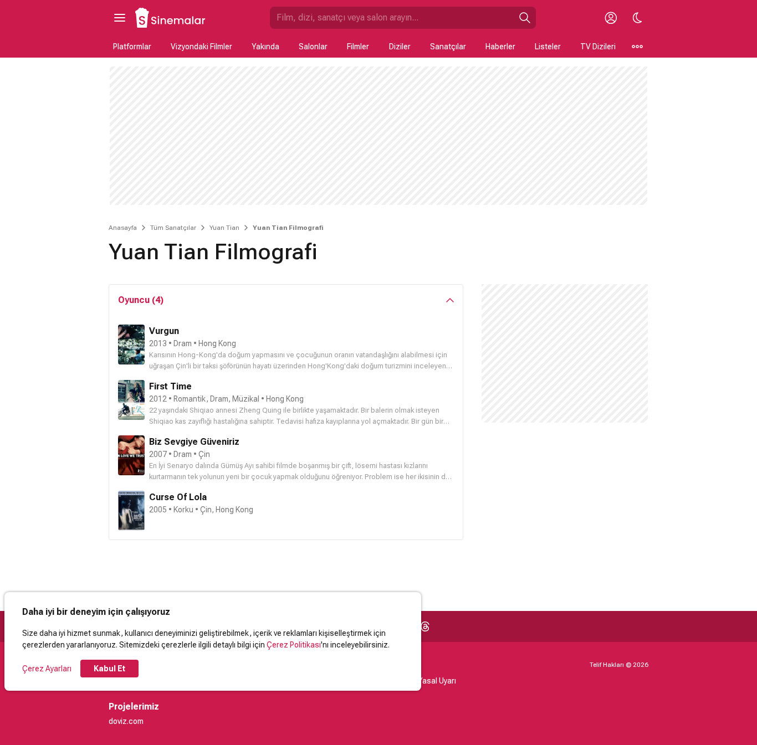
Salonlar (313, 46)
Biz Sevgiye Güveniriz (194, 441)
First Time (170, 386)
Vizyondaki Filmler (201, 46)
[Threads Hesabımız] (425, 626)
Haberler (500, 46)
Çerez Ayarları (46, 668)
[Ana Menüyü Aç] (120, 18)
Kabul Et (109, 668)
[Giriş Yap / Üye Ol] (611, 18)
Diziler (400, 46)
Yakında (265, 46)
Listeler (548, 46)
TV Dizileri (598, 46)
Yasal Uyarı (437, 680)
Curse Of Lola (178, 497)
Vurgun (164, 331)
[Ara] (525, 18)
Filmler (358, 46)
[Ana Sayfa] (170, 18)
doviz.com (126, 721)
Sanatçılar (448, 46)
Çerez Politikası (294, 644)
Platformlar (132, 46)
